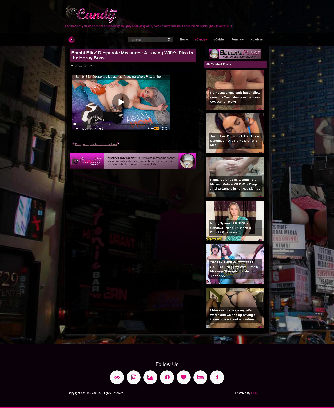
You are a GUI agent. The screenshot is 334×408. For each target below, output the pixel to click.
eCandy (200, 39)
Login (262, 393)
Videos (78, 66)
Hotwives (256, 39)
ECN (254, 393)
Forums (237, 39)
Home (184, 39)
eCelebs (219, 39)
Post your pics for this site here (96, 144)
